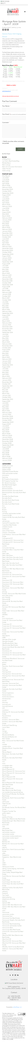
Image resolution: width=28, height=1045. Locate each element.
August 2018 (6, 286)
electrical (5, 605)
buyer (4, 507)
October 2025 (6, 191)
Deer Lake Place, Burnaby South (12, 557)
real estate (5, 828)
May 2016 (5, 306)
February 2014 (6, 344)
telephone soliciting (8, 899)
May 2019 (5, 269)
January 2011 (6, 395)
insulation (5, 710)
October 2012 (6, 363)
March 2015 (6, 321)
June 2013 (5, 351)
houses (4, 700)
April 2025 (5, 202)
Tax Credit (5, 895)
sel (3, 859)
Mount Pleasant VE (8, 769)
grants (4, 662)
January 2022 (6, 231)
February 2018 (6, 292)
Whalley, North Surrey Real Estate (13, 947)
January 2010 (6, 414)
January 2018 (6, 294)
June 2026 (5, 180)
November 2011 (7, 382)
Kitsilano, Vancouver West (10, 719)
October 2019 (6, 260)
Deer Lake (5, 553)
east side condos (7, 595)
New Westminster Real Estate (11, 790)
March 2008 (6, 456)
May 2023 (5, 214)
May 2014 (5, 338)
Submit (20, 149)
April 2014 (5, 340)
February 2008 (7, 458)
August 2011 (6, 388)
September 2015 (7, 313)
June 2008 (5, 451)
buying (4, 511)
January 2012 (6, 380)
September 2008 (7, 445)
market (4, 744)
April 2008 (5, 454)
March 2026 (6, 185)
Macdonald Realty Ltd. (9, 737)
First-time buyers (7, 618)
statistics (5, 891)
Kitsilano (5, 717)
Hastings (5, 670)
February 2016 (6, 311)
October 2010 (6, 397)
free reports (6, 635)
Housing (5, 702)
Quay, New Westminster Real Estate (13, 819)
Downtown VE (6, 572)
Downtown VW (7, 580)
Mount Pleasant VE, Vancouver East (13, 771)
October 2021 (6, 237)
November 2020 (7, 250)
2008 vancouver (7, 465)
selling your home (8, 866)
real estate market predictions (12, 836)
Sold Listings (6, 170)
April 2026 (5, 183)
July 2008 (5, 449)
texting (4, 901)
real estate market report (10, 838)
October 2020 (6, 252)
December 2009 (7, 416)
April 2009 (5, 431)
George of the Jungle (9, 639)
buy (3, 506)
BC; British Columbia (8, 483)
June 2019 (5, 267)
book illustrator (7, 487)
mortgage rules (7, 767)
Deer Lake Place (7, 555)
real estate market (8, 834)
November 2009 (7, 418)
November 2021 (7, 235)
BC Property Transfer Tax (10, 481)
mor (3, 761)
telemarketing (6, 897)
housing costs (6, 704)
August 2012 (6, 367)
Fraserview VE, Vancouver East (12, 626)
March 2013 (6, 357)
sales (4, 853)
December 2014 (7, 326)
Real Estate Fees (7, 830)
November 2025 (7, 189)
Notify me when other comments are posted (13, 142)
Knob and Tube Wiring (9, 725)
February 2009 (7, 435)
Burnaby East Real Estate (10, 496)
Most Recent (6, 176)
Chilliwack (5, 529)
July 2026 (5, 178)
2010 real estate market (10, 473)
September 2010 (7, 399)
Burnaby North (7, 498)
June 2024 (5, 208)
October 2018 (6, 283)
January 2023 (6, 220)
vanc (3, 910)
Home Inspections (8, 693)
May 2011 (5, 389)
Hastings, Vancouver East (10, 683)
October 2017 (6, 296)
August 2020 (6, 256)
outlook (4, 805)
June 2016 (5, 304)
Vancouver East (7, 916)
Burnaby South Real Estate (10, 504)
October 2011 (6, 384)
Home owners (6, 695)
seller (4, 863)
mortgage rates (7, 765)
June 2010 (5, 405)
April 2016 (5, 307)
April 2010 (5, 409)
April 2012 (5, 374)
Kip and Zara (6, 716)
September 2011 (7, 386)
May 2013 (5, 353)
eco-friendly (6, 597)
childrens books (7, 527)
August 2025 (6, 195)
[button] (10, 975)
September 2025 (7, 193)
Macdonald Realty (8, 735)
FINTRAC (5, 614)
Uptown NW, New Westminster (12, 905)
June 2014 (5, 336)
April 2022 (5, 225)
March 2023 (6, 216)
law (3, 729)
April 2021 (5, 243)
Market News (6, 163)
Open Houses (6, 168)
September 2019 (7, 262)
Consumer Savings (8, 548)
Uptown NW (6, 903)
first (3, 616)
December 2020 (7, 248)
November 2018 (7, 281)
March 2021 (6, 244)
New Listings (6, 165)
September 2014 (7, 332)
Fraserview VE (6, 624)
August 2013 (6, 349)
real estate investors (8, 832)
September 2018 (7, 284)
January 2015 (6, 325)
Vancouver (5, 912)
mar (3, 742)
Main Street (6, 738)
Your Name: (6, 106)
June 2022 (5, 222)
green (4, 664)
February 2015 (6, 323)
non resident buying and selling (12, 792)
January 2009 (7, 437)
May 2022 (5, 223)
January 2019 (6, 277)
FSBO (4, 637)
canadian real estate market (11, 513)
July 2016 (5, 302)
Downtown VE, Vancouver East (12, 574)
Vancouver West (7, 927)
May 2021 (5, 241)
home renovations (8, 696)
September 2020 (7, 254)
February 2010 (7, 412)
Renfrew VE (6, 842)
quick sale (5, 824)
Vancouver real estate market (12, 925)
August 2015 (6, 315)
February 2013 (6, 359)
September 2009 (7, 422)
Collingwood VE (7, 538)
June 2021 (5, 239)
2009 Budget (6, 467)
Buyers (4, 509)
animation (5, 475)
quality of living (7, 817)
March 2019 (6, 273)
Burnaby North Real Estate (10, 500)
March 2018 (6, 290)
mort (3, 763)
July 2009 (5, 426)
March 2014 (6, 342)
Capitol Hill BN (7, 515)
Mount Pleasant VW (8, 777)
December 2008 (7, 439)
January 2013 (6, 361)
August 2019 (6, 264)
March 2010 (6, 410)
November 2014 (7, 328)
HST (3, 708)
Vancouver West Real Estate (11, 929)
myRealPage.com (17, 1007)
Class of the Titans (8, 530)
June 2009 (5, 428)
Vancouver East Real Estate (11, 918)
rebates (4, 840)
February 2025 (7, 206)
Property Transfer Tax (9, 811)
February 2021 (6, 246)
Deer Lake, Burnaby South (10, 563)
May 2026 (5, 181)
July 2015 (5, 317)
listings (4, 731)
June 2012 (5, 370)
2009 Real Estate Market (10, 471)
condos (4, 546)
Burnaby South (7, 502)
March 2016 (6, 309)
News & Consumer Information (12, 167)
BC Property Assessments (10, 479)
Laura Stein (6, 727)
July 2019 (5, 265)
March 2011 (5, 393)
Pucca (4, 815)
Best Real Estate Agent (9, 485)
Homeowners (6, 698)
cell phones (6, 521)
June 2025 (5, 199)
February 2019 (6, 275)
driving (4, 592)
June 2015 (5, 319)
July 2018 (5, 288)
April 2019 (5, 271)
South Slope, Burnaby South (11, 882)
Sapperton (5, 855)
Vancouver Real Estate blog (11, 924)
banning (5, 477)
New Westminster (8, 788)
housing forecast (7, 706)
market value (6, 746)
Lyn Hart (5, 733)
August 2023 (6, 212)
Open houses (6, 803)
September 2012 (7, 365)
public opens (6, 813)
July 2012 (5, 368)
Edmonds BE (6, 599)
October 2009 (6, 420)
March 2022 (6, 227)
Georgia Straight (7, 641)
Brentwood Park (7, 488)
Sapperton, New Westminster (11, 857)
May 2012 (5, 372)
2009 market (6, 469)
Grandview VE (7, 651)
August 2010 (6, 401)
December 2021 (7, 233)
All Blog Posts (6, 159)
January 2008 (6, 460)
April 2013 (5, 355)
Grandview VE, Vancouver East (12, 653)
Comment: (5, 122)
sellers (4, 864)
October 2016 (6, 300)
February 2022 (7, 229)
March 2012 (6, 376)
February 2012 (6, 378)
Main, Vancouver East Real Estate (13, 740)
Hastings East (6, 672)
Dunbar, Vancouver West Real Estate (14, 593)
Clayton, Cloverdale (8, 532)
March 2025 (6, 204)
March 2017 (6, 298)
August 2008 (6, 447)
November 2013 (7, 346)
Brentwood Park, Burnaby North (12, 490)
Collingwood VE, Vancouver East (12, 540)
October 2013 (6, 348)
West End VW (6, 939)
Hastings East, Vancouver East (12, 674)
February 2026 (7, 187)
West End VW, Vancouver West (12, 941)
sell (3, 861)
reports (4, 847)
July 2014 (5, 334)
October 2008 (6, 443)
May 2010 (5, 407)
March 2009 (6, 433)
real (3, 826)
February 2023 (7, 218)
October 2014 (6, 330)
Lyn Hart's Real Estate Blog (10, 161)
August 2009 (6, 424)
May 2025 (5, 201)
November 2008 (7, 441)
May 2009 (5, 430)
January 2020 (7, 258)
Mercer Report (6, 752)
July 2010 (5, 403)
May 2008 (5, 453)
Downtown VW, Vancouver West (12, 582)
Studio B (5, 893)
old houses (5, 801)
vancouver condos (8, 914)
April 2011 (5, 391)
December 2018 (7, 279)
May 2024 (5, 210)
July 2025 (5, 197)
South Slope (6, 880)
